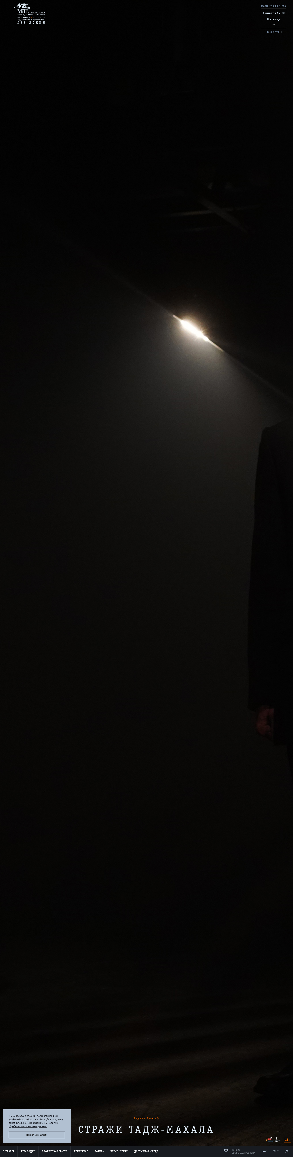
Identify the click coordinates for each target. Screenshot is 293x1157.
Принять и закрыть (36, 1134)
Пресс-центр (119, 1151)
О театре (9, 1151)
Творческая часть (54, 1151)
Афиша (99, 1151)
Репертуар (81, 1151)
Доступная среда (146, 1151)
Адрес (276, 1151)
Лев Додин (28, 1151)
